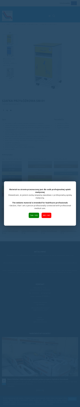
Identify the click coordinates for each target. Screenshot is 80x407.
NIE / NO (46, 215)
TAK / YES (34, 215)
